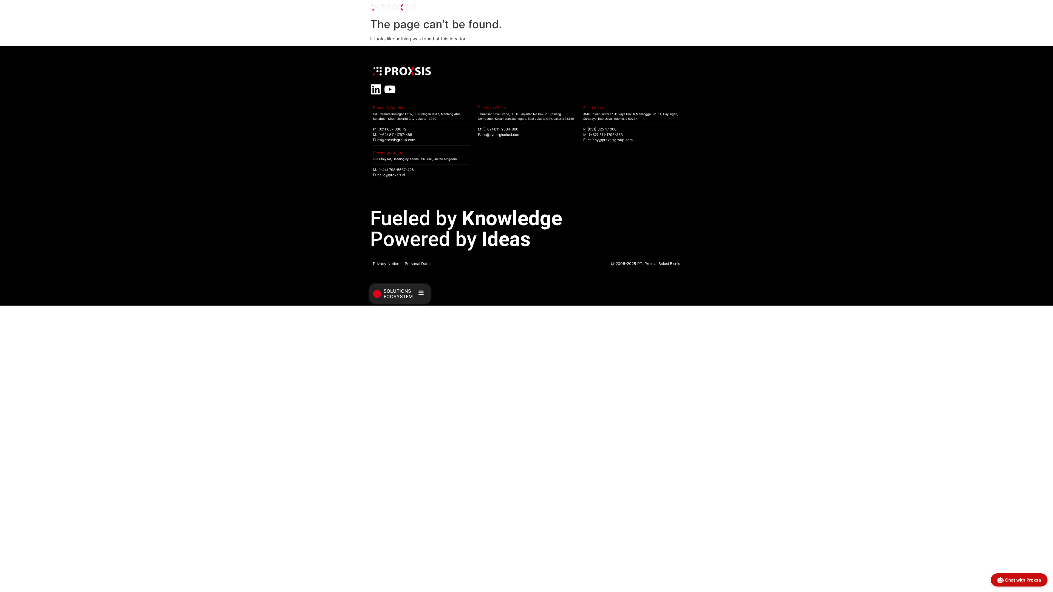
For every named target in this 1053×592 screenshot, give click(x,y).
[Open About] (676, 8)
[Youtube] (390, 89)
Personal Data (417, 263)
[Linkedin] (376, 89)
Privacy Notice (386, 263)
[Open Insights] (651, 8)
